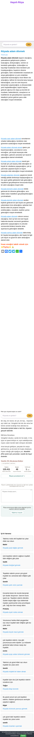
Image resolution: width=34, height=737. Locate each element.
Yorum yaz (4, 55)
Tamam (23, 735)
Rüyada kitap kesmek (10, 689)
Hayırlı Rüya (17, 2)
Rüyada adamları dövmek (10, 175)
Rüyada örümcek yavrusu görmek (15, 709)
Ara (29, 44)
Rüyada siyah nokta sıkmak (13, 612)
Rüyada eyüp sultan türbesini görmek (16, 654)
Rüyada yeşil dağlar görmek (13, 548)
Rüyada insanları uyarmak (12, 726)
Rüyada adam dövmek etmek (11, 147)
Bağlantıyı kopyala (17, 512)
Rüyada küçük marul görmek (13, 632)
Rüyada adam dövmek (13, 51)
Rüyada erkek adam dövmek (11, 161)
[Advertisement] (17, 23)
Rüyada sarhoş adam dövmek (12, 233)
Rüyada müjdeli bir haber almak (14, 672)
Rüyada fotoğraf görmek (11, 565)
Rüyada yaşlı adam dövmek (11, 139)
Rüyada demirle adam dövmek (12, 200)
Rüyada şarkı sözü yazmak (12, 585)
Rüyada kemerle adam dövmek (12, 189)
